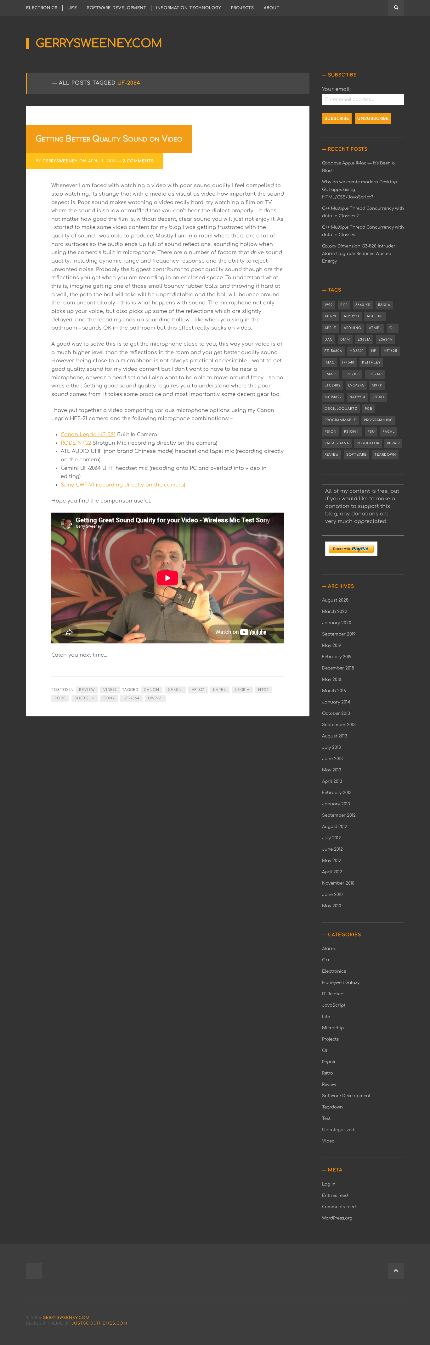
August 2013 (334, 736)
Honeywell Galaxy (340, 982)
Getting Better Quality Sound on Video (109, 139)
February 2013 (337, 792)
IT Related (332, 994)
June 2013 (332, 758)
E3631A (364, 339)
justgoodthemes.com (99, 1323)
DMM (345, 339)
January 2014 (336, 702)
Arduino (352, 328)
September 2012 (339, 815)
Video (109, 690)
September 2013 (339, 724)
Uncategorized (338, 1129)
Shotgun (85, 698)
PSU (371, 431)
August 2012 (334, 826)
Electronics (42, 8)
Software (356, 454)
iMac (330, 362)
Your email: (336, 89)
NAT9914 (357, 397)
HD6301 (357, 351)
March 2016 (334, 690)
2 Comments (138, 161)
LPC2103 (352, 374)
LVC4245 (356, 385)
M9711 (377, 385)
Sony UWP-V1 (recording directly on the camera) (123, 485)
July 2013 (331, 747)
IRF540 (348, 362)
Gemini (175, 690)
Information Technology (188, 8)
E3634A (385, 339)
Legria (242, 690)
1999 (329, 305)
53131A (384, 305)
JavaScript (333, 1005)
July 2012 (331, 838)
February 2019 (337, 656)
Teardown (385, 454)
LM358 (331, 374)
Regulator (368, 443)
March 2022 (334, 611)
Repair (393, 443)
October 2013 (336, 713)
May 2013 (331, 770)
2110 (344, 305)
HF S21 (198, 690)
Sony (109, 698)
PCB (368, 408)
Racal (388, 431)
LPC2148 (375, 374)
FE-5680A (333, 351)
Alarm (328, 948)
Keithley (371, 362)
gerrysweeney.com (99, 43)
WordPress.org (337, 1218)
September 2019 (339, 634)
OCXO (378, 397)
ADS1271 (351, 316)
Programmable (340, 420)
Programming (378, 420)
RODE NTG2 (76, 443)
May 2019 (331, 645)
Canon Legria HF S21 (88, 434)
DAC (329, 339)
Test (326, 1118)
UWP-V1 (155, 698)
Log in (329, 1184)
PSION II (352, 431)
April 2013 (332, 781)
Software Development (116, 8)
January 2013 (336, 804)
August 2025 (335, 600)
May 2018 (331, 679)
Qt (324, 1050)
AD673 (330, 316)
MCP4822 (333, 397)
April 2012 (332, 872)
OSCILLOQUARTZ (341, 408)
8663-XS (363, 305)
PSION (331, 431)
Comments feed (339, 1206)
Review (87, 690)
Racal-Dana (337, 443)
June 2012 (332, 849)
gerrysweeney (60, 161)
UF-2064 (131, 698)
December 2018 (338, 668)
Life (72, 8)
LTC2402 (333, 385)
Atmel (375, 328)
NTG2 (263, 690)
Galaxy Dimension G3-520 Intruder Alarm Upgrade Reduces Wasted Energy (358, 254)
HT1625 (390, 351)
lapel (219, 690)
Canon (151, 690)
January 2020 (336, 622)
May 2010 (331, 905)
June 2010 (332, 894)
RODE (60, 698)
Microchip (333, 1027)
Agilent (375, 316)
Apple (330, 328)
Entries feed (335, 1195)
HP (373, 351)
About (272, 8)
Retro (327, 1073)
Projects (242, 8)
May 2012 (331, 860)
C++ (392, 328)
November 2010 (338, 883)
